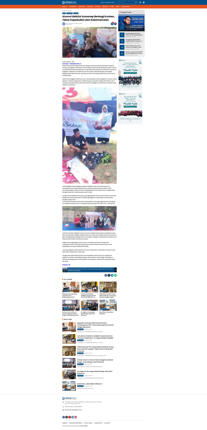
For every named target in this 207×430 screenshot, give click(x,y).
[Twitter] (109, 275)
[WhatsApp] (115, 275)
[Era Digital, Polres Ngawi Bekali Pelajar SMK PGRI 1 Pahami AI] (89, 305)
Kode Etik (107, 423)
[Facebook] (105, 275)
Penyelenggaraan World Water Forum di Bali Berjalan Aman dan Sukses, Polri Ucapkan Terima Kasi (134, 34)
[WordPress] (72, 417)
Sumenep (76, 13)
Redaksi (64, 423)
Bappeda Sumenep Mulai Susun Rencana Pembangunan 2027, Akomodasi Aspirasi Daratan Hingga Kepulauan (70, 295)
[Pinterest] (69, 417)
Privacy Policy (88, 423)
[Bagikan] (115, 24)
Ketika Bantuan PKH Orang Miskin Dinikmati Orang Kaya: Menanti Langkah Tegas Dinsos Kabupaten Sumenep (107, 295)
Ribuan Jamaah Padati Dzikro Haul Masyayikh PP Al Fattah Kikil (134, 52)
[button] (136, 2)
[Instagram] (75, 417)
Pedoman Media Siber (75, 423)
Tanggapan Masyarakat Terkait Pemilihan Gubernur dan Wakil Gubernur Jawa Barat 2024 (134, 40)
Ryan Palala (83, 426)
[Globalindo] (71, 2)
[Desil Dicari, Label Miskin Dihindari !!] (108, 305)
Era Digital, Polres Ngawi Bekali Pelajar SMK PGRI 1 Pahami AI (88, 313)
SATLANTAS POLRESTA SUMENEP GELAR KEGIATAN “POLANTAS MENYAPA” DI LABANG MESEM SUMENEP (88, 295)
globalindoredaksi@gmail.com (73, 410)
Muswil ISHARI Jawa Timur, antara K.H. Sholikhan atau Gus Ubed (133, 46)
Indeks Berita (98, 423)
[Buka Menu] (144, 2)
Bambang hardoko (70, 23)
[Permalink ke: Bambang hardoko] (64, 23)
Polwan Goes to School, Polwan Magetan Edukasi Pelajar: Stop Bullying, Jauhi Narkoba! (70, 313)
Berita (64, 13)
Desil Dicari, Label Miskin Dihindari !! (106, 313)
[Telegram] (112, 275)
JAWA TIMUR (69, 13)
